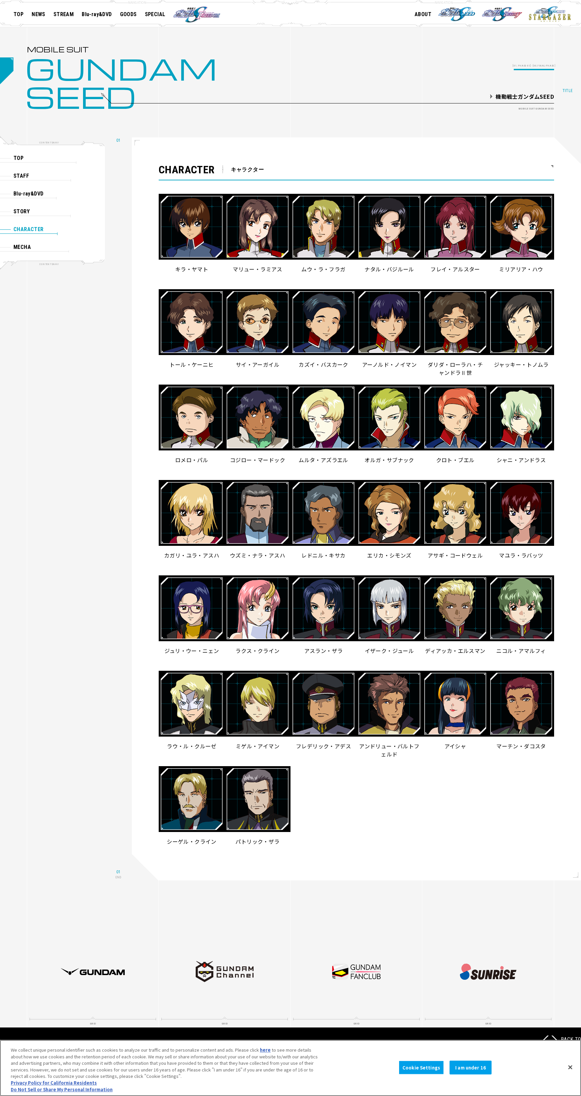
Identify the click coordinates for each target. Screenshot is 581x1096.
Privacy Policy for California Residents (54, 1083)
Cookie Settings (421, 1067)
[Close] (570, 1067)
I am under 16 (470, 1067)
